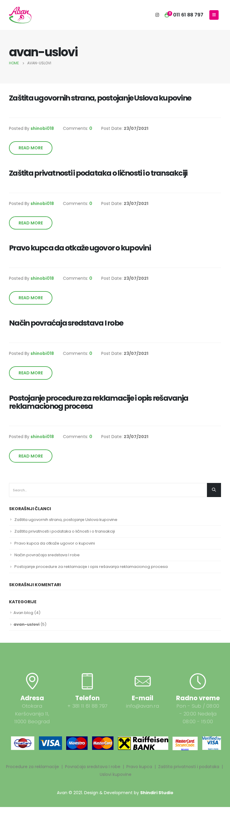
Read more (31, 148)
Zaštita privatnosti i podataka (188, 767)
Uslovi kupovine (115, 774)
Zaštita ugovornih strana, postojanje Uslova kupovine (65, 519)
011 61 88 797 (188, 14)
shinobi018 (42, 128)
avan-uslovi (26, 624)
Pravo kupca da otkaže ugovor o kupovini (54, 543)
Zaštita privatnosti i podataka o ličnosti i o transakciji (64, 531)
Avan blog (23, 613)
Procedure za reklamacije (32, 767)
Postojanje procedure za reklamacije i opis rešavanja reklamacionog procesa (91, 566)
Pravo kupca (139, 767)
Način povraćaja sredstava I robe (47, 555)
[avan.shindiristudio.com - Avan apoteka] (20, 15)
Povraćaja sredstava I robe (92, 767)
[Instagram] (157, 14)
